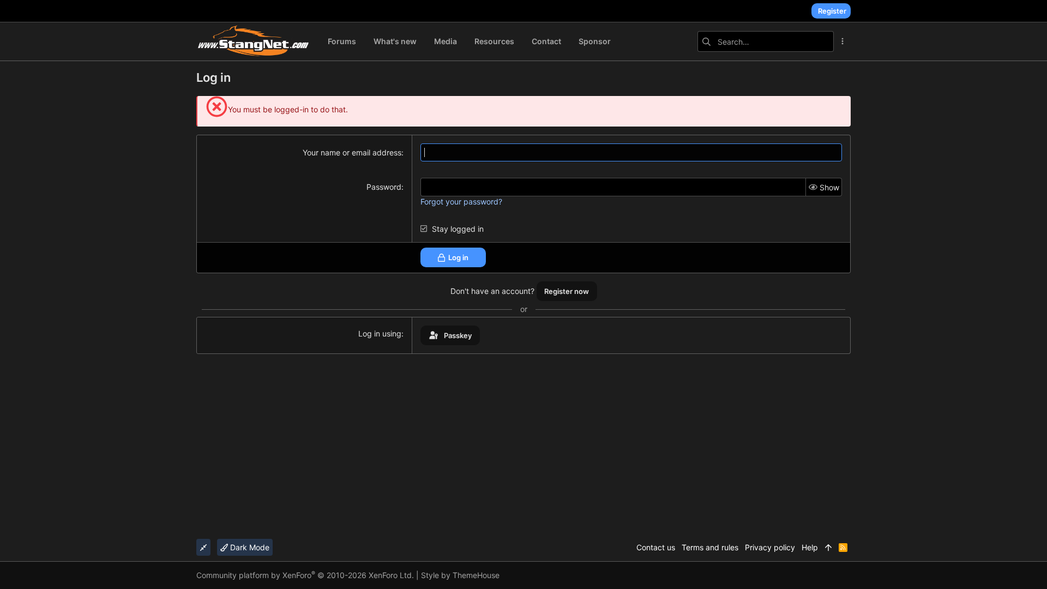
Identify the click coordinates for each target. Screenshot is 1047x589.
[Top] (828, 547)
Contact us (655, 547)
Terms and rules (710, 547)
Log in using (379, 333)
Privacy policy (770, 547)
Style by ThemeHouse (460, 575)
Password (383, 186)
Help (810, 547)
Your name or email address (352, 152)
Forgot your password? (461, 201)
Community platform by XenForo (305, 575)
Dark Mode (248, 547)
